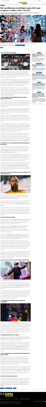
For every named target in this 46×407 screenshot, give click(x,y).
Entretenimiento (23, 398)
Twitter (15, 388)
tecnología (2, 388)
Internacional (2, 5)
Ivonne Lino (39, 80)
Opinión (28, 398)
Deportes (39, 52)
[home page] (23, 2)
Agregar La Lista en (19, 45)
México (8, 398)
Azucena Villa (39, 103)
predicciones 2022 (9, 388)
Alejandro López (40, 90)
